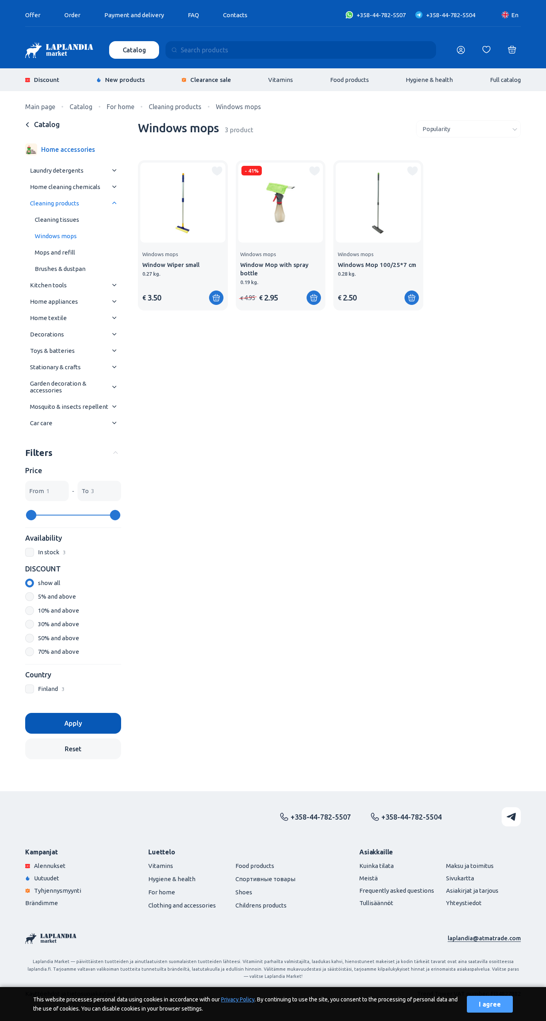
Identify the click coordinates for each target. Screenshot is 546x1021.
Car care (41, 423)
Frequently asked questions (396, 890)
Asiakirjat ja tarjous (472, 890)
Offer (32, 15)
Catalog (134, 50)
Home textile (48, 317)
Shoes (243, 892)
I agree (490, 1004)
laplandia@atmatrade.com (484, 938)
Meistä (368, 878)
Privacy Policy (238, 999)
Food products (349, 79)
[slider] (31, 515)
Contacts (235, 15)
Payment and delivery (134, 15)
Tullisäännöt (376, 903)
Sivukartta (460, 878)
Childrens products (261, 905)
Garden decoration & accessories (58, 387)
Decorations (47, 334)
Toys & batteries (52, 350)
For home (161, 892)
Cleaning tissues (57, 219)
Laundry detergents (57, 170)
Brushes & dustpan (60, 268)
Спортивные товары (265, 879)
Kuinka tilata (376, 865)
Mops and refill (55, 252)
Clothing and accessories (182, 905)
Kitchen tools (48, 285)
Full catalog (505, 79)
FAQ (193, 15)
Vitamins (280, 79)
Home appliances (54, 301)
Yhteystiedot (464, 903)
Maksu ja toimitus (470, 865)
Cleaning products (54, 203)
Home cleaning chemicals (65, 186)
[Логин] (461, 50)
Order (72, 15)
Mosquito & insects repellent (69, 406)
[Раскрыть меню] (114, 170)
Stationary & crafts (55, 367)
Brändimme (41, 903)
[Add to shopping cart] (216, 298)
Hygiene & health (429, 79)
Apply (73, 723)
